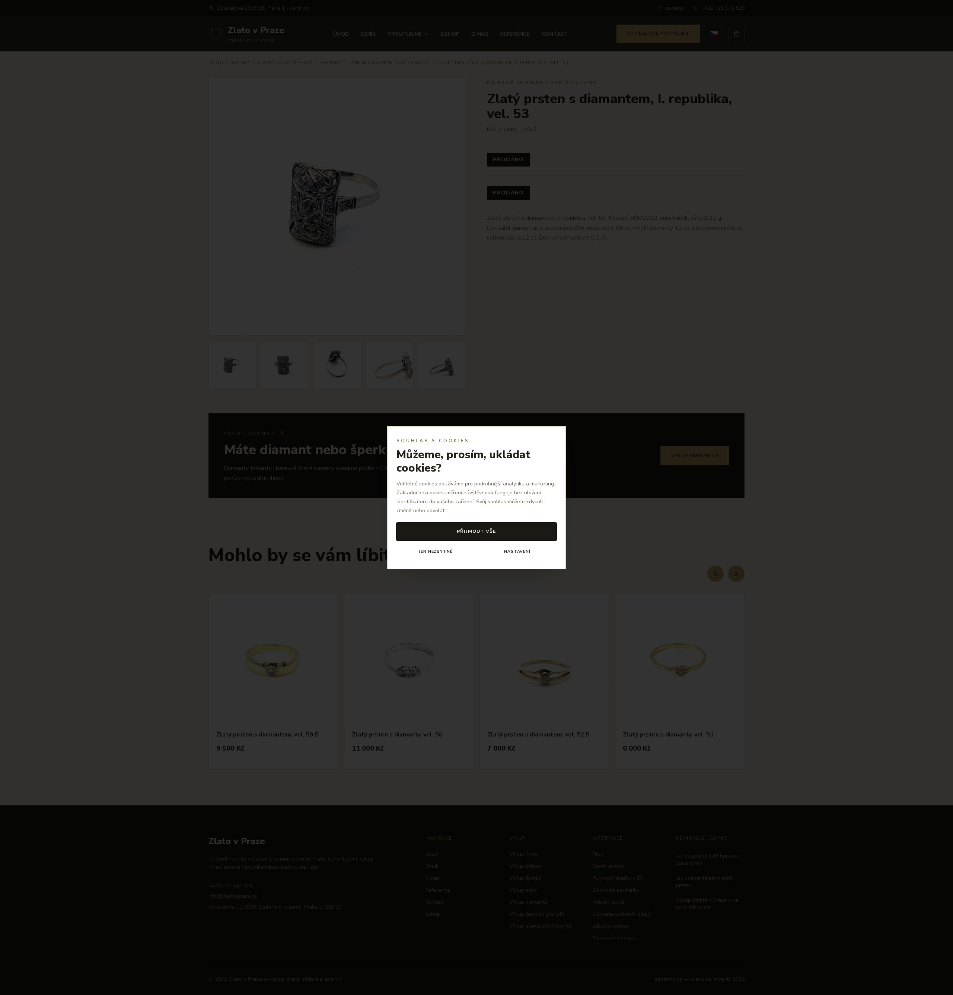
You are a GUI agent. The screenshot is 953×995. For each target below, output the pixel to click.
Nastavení (517, 551)
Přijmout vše (477, 531)
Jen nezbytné (435, 551)
